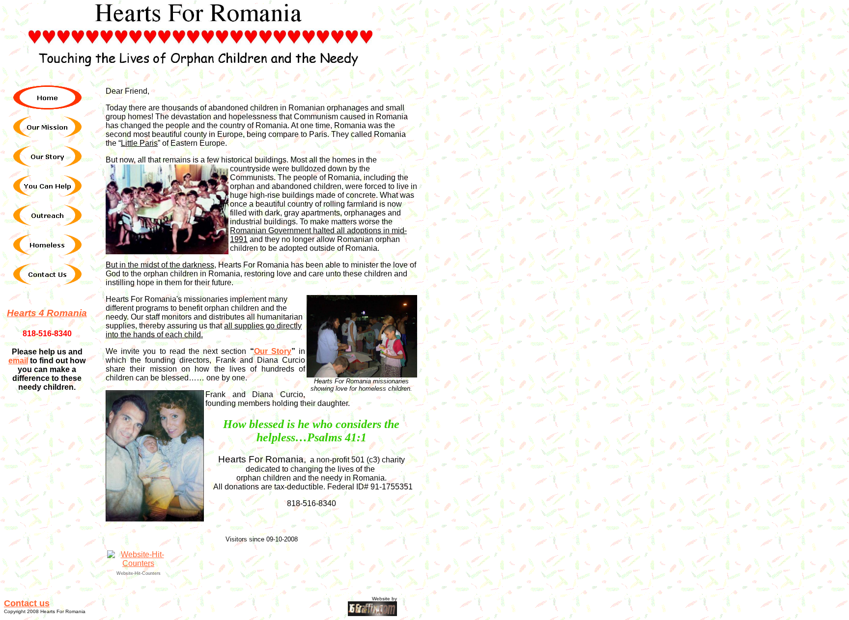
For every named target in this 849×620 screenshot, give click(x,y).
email (18, 360)
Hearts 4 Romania (47, 313)
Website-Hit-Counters (138, 573)
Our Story (272, 351)
